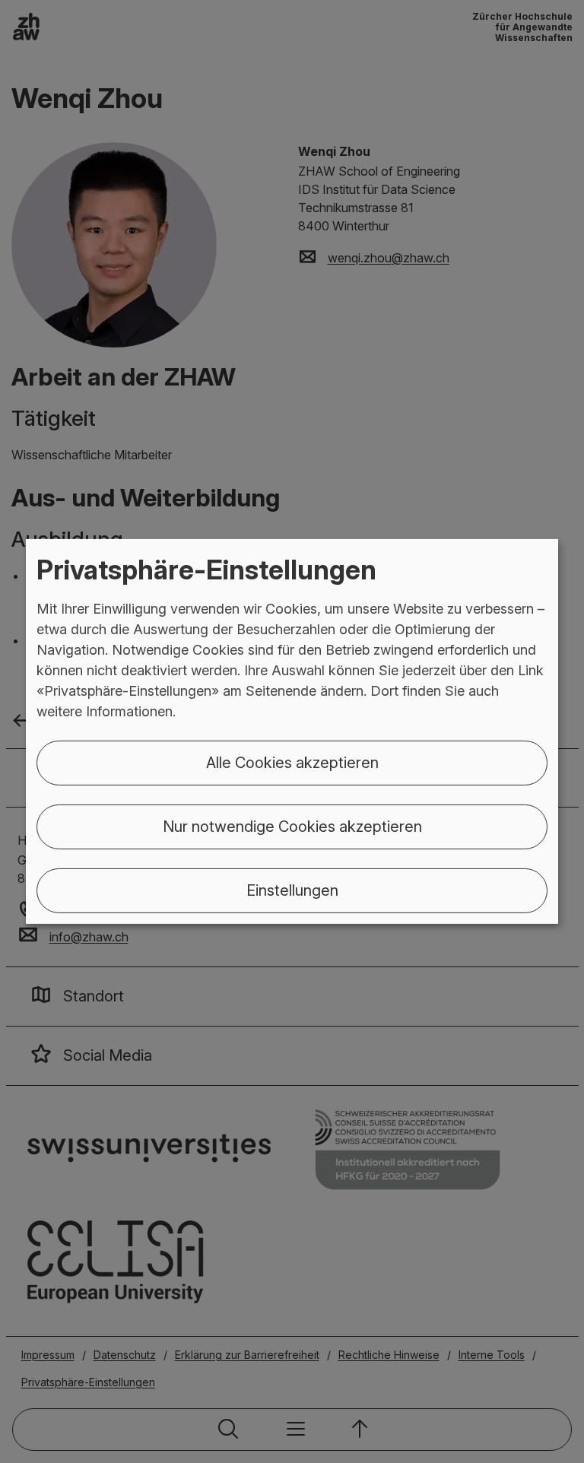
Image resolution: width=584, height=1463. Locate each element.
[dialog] (292, 731)
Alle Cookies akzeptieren (292, 763)
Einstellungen (292, 890)
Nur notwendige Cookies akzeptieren (292, 826)
